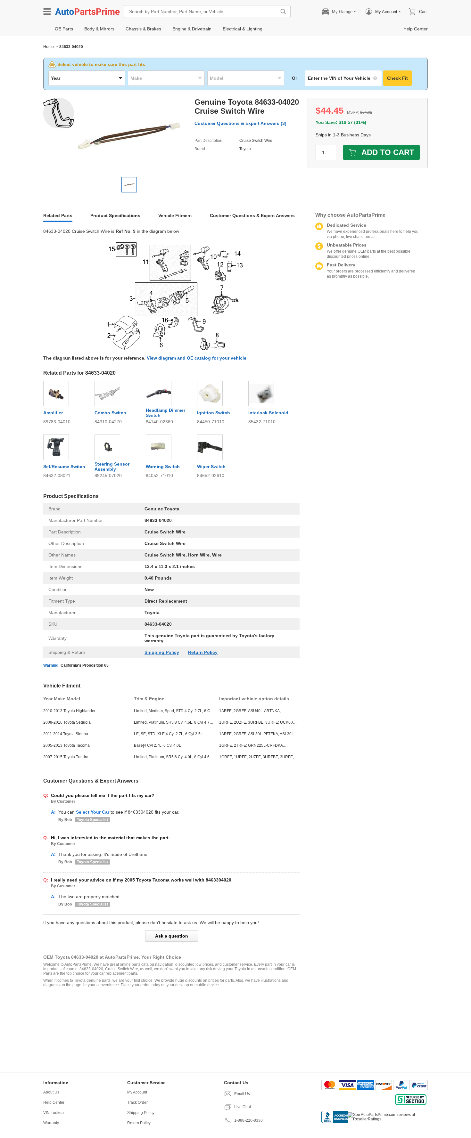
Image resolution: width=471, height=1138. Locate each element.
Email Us (242, 1094)
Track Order (137, 1102)
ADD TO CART (387, 152)
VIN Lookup (53, 1112)
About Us (51, 1092)
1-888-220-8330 (248, 1120)
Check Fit (397, 78)
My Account (137, 1092)
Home (48, 47)
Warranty (51, 1123)
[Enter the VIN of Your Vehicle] (343, 78)
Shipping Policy (162, 652)
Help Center (53, 1102)
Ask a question (171, 936)
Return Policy (203, 652)
